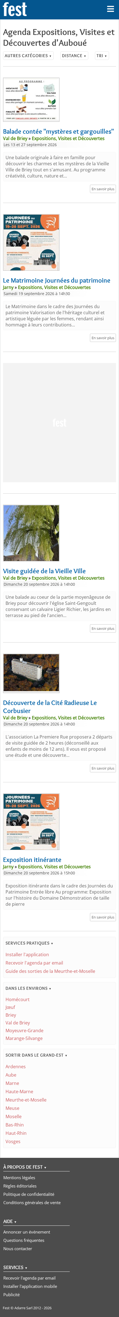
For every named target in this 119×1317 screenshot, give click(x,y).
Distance (74, 55)
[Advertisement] (59, 422)
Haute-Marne (19, 1091)
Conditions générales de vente (32, 1202)
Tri (102, 55)
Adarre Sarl (23, 1307)
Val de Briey (18, 1023)
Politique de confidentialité (28, 1194)
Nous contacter (17, 1248)
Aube (11, 1075)
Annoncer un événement (26, 1232)
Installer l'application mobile (30, 1286)
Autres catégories (28, 55)
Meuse (12, 1108)
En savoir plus (103, 188)
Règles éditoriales (20, 1186)
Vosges (13, 1141)
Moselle (14, 1116)
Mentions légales (19, 1177)
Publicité (11, 1294)
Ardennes (16, 1067)
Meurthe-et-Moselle (26, 1100)
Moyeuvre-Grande (24, 1030)
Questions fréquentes (23, 1240)
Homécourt (18, 999)
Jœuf (10, 1007)
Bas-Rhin (15, 1125)
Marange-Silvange (24, 1038)
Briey (11, 1015)
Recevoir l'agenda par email (34, 963)
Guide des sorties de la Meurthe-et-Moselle (50, 971)
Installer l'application (27, 954)
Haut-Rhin (16, 1133)
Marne (12, 1083)
